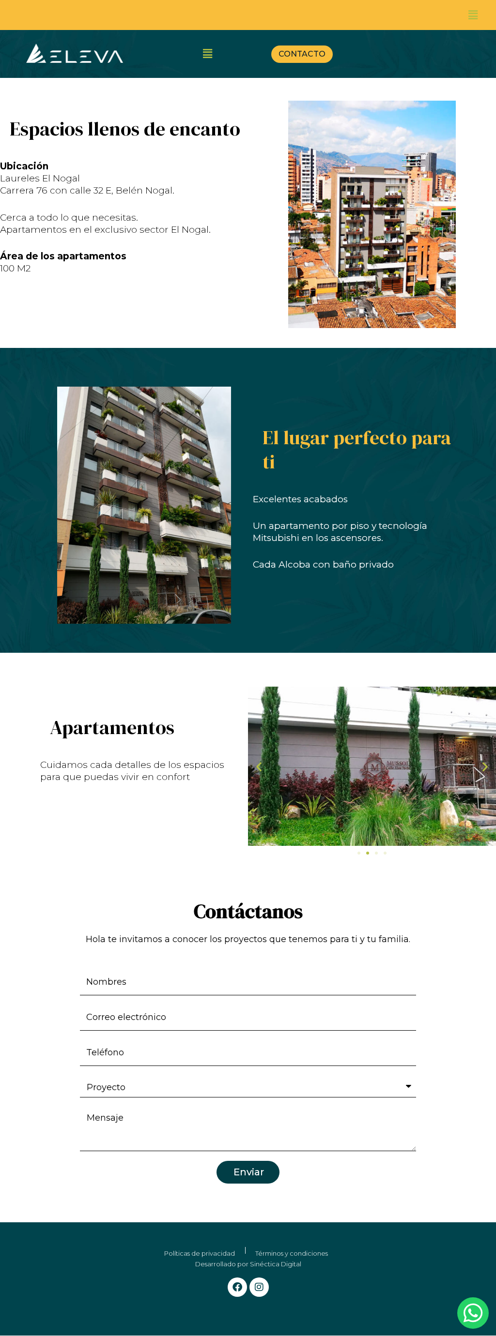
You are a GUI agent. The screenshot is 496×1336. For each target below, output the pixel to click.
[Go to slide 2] (367, 853)
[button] (473, 15)
